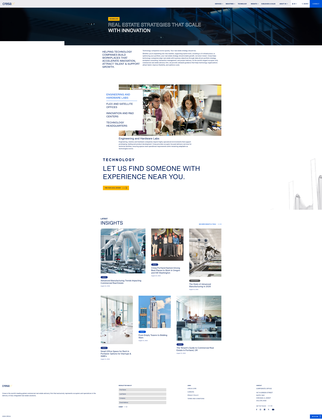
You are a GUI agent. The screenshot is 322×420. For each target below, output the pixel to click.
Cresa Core (191, 389)
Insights (254, 4)
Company (3, 397)
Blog (104, 277)
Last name (3, 393)
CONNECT (315, 4)
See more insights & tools (207, 224)
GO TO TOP (315, 416)
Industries (230, 4)
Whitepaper (194, 280)
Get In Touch (261, 406)
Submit (121, 407)
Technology (242, 4)
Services (218, 4)
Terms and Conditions (195, 399)
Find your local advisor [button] (113, 188)
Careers (190, 392)
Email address (4, 401)
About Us (282, 4)
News (142, 332)
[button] (121, 96)
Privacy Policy (193, 395)
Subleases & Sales (268, 4)
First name (3, 389)
